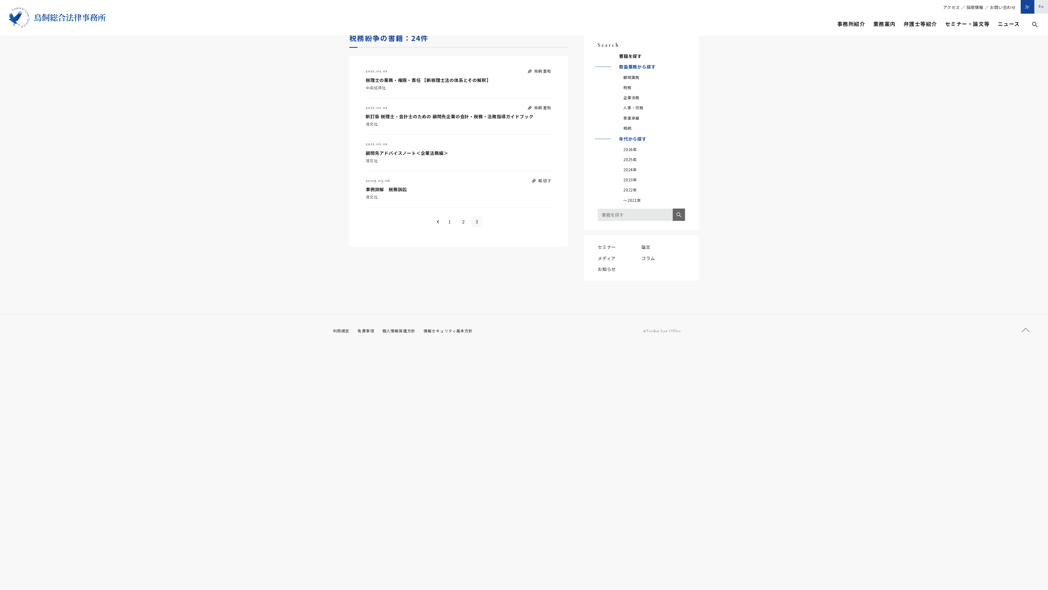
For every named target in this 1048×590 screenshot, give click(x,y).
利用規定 (341, 331)
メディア (607, 258)
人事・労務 (633, 107)
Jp (1027, 6)
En (1041, 6)
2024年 (630, 169)
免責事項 (366, 331)
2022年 (630, 190)
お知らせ (607, 269)
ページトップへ (1026, 330)
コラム (648, 258)
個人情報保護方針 (398, 331)
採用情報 (975, 7)
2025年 (630, 159)
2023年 (630, 179)
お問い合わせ (1003, 7)
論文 (646, 247)
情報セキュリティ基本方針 (448, 331)
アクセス (951, 7)
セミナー (607, 247)
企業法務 (631, 97)
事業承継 (631, 118)
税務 (627, 87)
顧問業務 (631, 77)
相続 (627, 128)
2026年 (630, 149)
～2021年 (632, 200)
